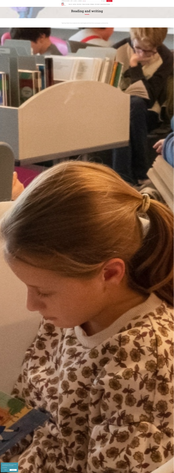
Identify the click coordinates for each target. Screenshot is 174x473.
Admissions (92, 4)
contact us (109, 0)
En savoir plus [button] (4, 467)
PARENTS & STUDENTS (66, 0)
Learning (74, 4)
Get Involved (97, 4)
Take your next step (85, 4)
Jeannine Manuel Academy (105, 4)
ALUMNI (75, 0)
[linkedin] (103, 0)
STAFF (72, 0)
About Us (70, 4)
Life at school (79, 4)
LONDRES (80, 0)
